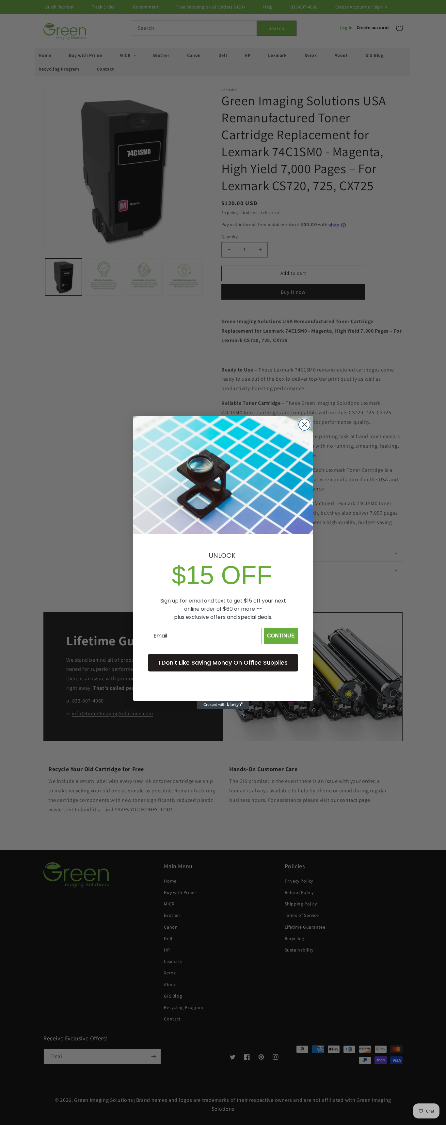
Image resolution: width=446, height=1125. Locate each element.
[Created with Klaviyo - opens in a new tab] (223, 705)
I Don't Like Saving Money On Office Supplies (223, 662)
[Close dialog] (304, 424)
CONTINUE (281, 635)
